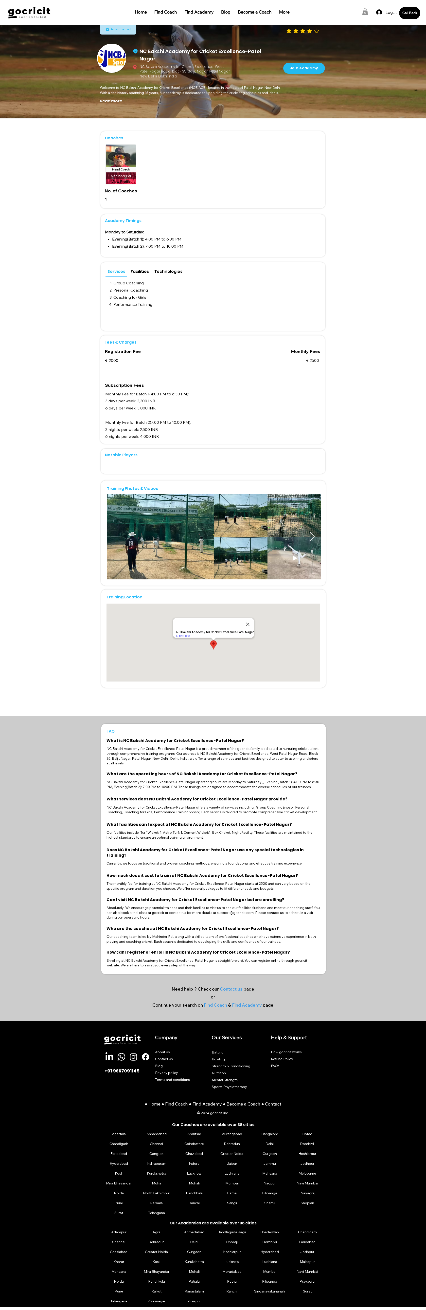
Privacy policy (166, 1072)
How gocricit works (286, 1052)
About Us (162, 1052)
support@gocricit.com (235, 912)
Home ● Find (161, 1104)
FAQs (275, 1066)
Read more (111, 101)
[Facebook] (145, 1057)
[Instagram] (133, 1057)
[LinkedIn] (109, 1057)
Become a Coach (243, 1104)
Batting (218, 1052)
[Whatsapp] (121, 1057)
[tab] (116, 271)
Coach (182, 1104)
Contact (273, 1104)
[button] (365, 11)
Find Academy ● (210, 1104)
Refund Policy (282, 1059)
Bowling (218, 1059)
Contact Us (164, 1059)
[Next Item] (312, 537)
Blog (159, 1066)
